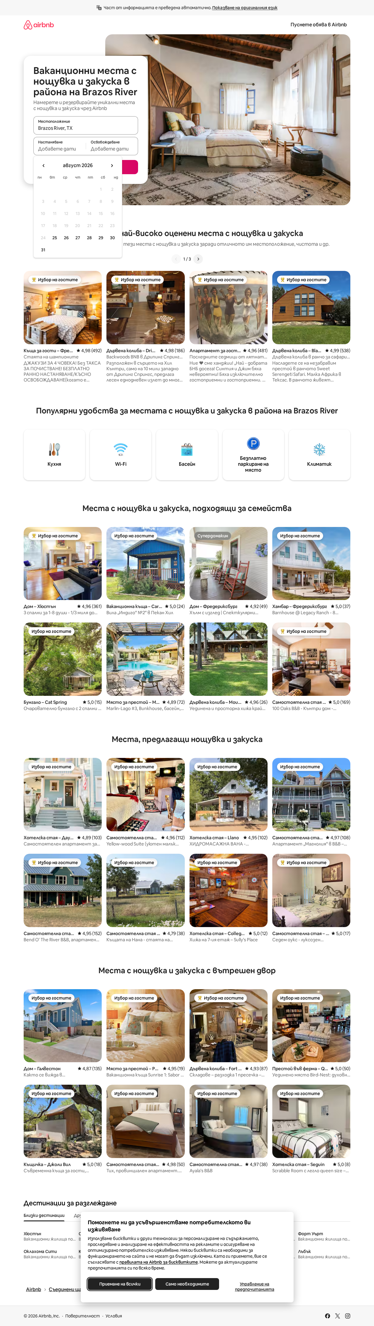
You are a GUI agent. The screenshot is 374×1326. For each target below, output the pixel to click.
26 (66, 237)
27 (77, 237)
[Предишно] (176, 259)
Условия (114, 1316)
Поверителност (82, 1316)
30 (112, 237)
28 (89, 237)
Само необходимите (187, 1284)
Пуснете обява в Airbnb (319, 25)
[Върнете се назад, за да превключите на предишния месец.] (44, 165)
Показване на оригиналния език (245, 7)
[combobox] (85, 128)
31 (43, 250)
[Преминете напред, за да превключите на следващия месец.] (112, 165)
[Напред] (198, 259)
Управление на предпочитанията (254, 1286)
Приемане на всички (119, 1284)
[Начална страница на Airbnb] (39, 24)
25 (54, 237)
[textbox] (59, 148)
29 (100, 237)
